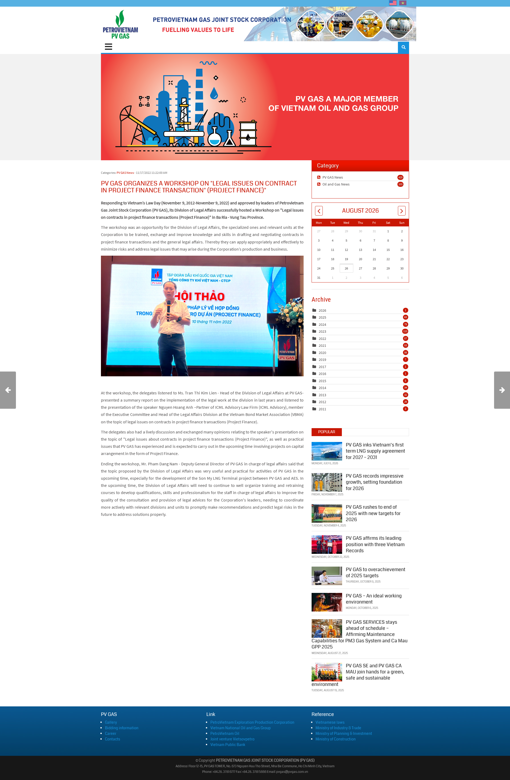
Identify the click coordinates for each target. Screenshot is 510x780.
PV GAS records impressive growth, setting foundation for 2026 (374, 482)
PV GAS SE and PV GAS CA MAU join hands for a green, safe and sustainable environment (358, 675)
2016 (322, 373)
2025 (322, 317)
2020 (322, 352)
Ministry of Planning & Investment (344, 733)
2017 (322, 366)
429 (400, 177)
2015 (322, 380)
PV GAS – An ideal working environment (374, 598)
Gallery (111, 722)
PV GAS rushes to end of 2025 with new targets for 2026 (373, 513)
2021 (322, 345)
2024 (322, 324)
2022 (322, 338)
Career (110, 733)
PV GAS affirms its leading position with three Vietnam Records (375, 544)
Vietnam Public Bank (227, 744)
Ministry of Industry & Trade (338, 728)
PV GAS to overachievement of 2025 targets (375, 572)
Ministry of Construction (336, 739)
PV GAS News (125, 173)
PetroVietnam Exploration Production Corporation (252, 722)
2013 (322, 395)
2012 (322, 401)
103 (400, 184)
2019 (322, 359)
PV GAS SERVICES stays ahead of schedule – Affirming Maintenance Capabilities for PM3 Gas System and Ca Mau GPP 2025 (359, 635)
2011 (322, 409)
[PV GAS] (120, 24)
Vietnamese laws (330, 722)
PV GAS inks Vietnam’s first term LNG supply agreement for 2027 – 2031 (375, 451)
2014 (322, 387)
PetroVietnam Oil (224, 733)
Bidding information (121, 728)
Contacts (112, 739)
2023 (322, 331)
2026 (322, 310)
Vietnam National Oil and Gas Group (240, 728)
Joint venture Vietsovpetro (232, 739)
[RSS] (319, 177)
